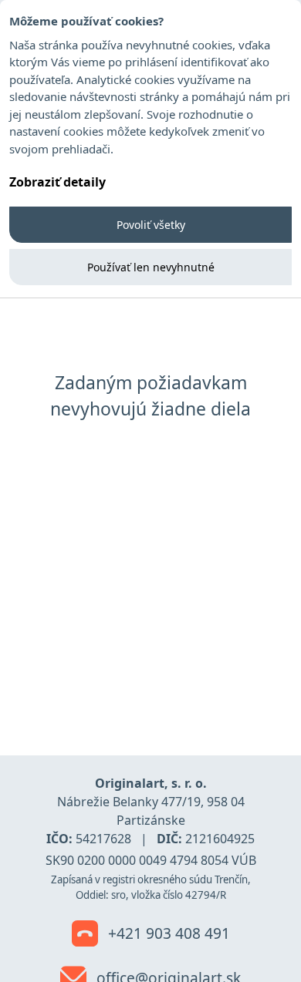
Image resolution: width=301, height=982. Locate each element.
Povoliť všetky (151, 224)
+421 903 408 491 (167, 933)
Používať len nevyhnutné (151, 267)
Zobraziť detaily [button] (57, 181)
